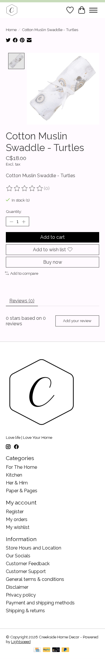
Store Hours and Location (33, 548)
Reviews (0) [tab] (21, 301)
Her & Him (17, 483)
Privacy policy (21, 595)
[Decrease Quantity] (11, 221)
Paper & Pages (21, 490)
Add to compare (24, 273)
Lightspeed (21, 641)
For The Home (21, 467)
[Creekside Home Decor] (12, 10)
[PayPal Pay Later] (65, 650)
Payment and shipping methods (40, 603)
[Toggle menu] (93, 10)
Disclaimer (17, 587)
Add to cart (52, 237)
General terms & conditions (35, 579)
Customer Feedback (28, 563)
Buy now (52, 262)
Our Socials (18, 556)
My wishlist (17, 527)
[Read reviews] (25, 188)
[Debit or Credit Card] (56, 650)
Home (11, 29)
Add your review (77, 321)
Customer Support (26, 571)
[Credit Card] (37, 650)
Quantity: (14, 211)
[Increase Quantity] (23, 221)
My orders (16, 519)
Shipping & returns (25, 610)
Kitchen (14, 475)
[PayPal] (46, 650)
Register (15, 511)
